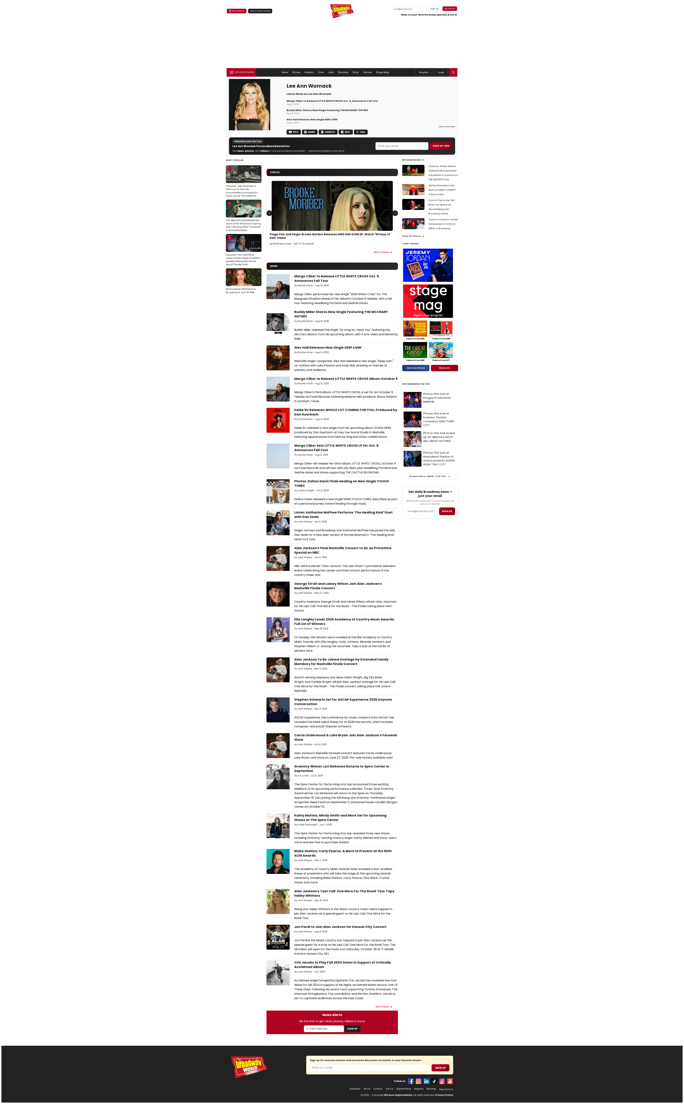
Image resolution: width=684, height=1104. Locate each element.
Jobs (331, 72)
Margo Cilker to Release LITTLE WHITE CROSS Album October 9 (346, 378)
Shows (296, 72)
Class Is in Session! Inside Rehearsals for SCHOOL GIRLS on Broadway (443, 224)
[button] (453, 72)
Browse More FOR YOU (428, 476)
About (366, 1088)
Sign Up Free (441, 146)
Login (441, 72)
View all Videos (411, 236)
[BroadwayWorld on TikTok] (434, 1081)
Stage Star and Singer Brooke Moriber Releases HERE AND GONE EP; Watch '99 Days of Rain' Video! (330, 236)
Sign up (447, 511)
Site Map (431, 1088)
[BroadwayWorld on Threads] (442, 1081)
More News (382, 1006)
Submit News (403, 1088)
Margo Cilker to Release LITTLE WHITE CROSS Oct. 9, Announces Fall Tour (332, 101)
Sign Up (352, 1028)
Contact (377, 1088)
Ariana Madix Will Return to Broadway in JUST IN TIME (241, 282)
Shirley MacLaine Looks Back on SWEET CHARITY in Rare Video (442, 190)
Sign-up (435, 8)
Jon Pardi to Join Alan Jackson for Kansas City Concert (340, 927)
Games (367, 72)
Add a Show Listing (260, 10)
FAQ (362, 131)
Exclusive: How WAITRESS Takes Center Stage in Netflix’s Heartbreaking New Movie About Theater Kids (243, 251)
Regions (419, 1088)
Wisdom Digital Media (398, 1095)
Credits (330, 131)
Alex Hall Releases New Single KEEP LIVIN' (312, 119)
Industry (309, 72)
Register (424, 72)
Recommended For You (416, 384)
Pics (295, 131)
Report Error (446, 1089)
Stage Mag (382, 72)
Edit (347, 131)
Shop (356, 72)
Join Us (389, 1088)
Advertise (355, 1088)
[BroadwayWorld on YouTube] (450, 1081)
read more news (447, 126)
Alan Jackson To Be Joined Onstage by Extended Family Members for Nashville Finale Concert (341, 661)
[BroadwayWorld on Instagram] (418, 1081)
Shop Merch (238, 10)
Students (343, 72)
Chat (321, 72)
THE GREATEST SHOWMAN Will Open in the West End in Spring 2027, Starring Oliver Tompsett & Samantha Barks (243, 217)
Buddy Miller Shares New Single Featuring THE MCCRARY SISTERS (327, 110)
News (285, 72)
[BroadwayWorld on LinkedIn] (426, 1081)
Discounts (444, 367)
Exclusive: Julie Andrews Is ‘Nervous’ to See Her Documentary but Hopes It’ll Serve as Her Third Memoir (242, 182)
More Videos (381, 252)
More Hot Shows (416, 367)
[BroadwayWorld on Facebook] (411, 1081)
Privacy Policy (444, 1095)
